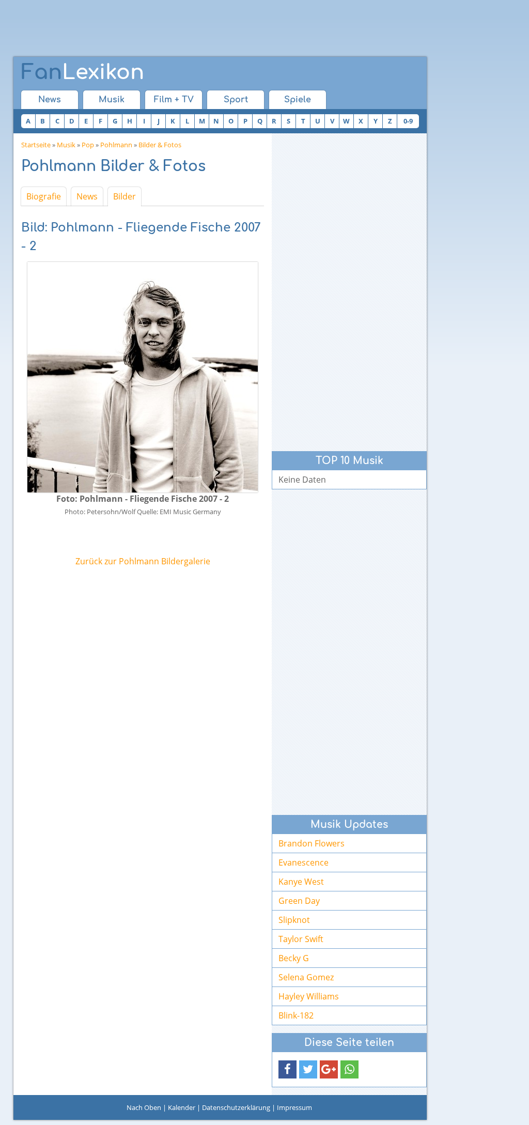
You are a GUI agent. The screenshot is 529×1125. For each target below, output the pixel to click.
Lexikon (82, 72)
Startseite (36, 144)
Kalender (181, 1107)
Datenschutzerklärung (236, 1107)
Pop (88, 144)
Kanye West (301, 881)
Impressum (294, 1107)
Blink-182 (296, 1015)
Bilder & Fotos (159, 144)
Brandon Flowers (311, 843)
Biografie (43, 196)
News (49, 99)
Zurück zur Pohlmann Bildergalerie (142, 561)
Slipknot (294, 920)
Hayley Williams (308, 996)
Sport (236, 99)
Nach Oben (144, 1107)
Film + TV (174, 99)
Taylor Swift (300, 939)
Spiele (297, 99)
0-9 (408, 121)
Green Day (299, 900)
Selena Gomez (306, 977)
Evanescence (303, 862)
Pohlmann (116, 144)
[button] (287, 1069)
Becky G (293, 958)
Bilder (124, 196)
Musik (112, 99)
